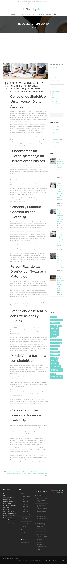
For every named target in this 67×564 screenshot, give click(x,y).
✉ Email (48, 14)
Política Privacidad (58, 560)
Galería (24, 536)
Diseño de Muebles (56, 319)
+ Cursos (25, 526)
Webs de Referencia (56, 377)
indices (53, 325)
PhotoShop (55, 129)
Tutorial (54, 363)
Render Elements (56, 343)
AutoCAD (25, 523)
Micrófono (54, 101)
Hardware (54, 126)
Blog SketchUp (54, 67)
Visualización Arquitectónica (56, 370)
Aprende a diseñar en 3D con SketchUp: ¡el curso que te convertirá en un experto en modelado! (42, 536)
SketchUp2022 (55, 354)
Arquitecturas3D (38, 14)
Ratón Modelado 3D (56, 103)
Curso (53, 316)
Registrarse (40, 3)
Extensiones (55, 322)
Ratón (53, 95)
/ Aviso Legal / (46, 560)
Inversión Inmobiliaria (55, 80)
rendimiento (55, 346)
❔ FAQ (21, 14)
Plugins (54, 132)
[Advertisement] (33, 45)
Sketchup (54, 348)
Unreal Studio (55, 366)
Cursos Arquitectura (55, 77)
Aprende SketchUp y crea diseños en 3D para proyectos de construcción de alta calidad (42, 526)
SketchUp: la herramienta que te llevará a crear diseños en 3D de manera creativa (42, 546)
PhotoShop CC (26, 514)
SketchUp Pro (26, 496)
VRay (53, 146)
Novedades (54, 328)
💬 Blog (27, 14)
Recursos (54, 136)
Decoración (53, 78)
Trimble (54, 360)
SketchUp (54, 142)
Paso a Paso (54, 334)
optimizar (54, 331)
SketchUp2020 (55, 351)
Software (54, 357)
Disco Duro (54, 99)
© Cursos (14, 14)
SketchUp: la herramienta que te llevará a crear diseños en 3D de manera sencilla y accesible (60, 167)
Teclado (53, 97)
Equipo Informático (56, 91)
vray (53, 373)
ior (60, 325)
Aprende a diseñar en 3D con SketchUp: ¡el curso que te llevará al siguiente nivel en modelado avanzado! (42, 508)
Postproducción (56, 340)
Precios (24, 532)
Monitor (53, 93)
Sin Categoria (55, 139)
